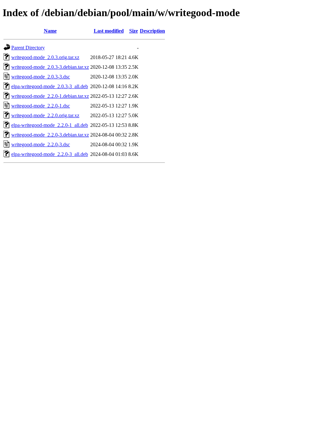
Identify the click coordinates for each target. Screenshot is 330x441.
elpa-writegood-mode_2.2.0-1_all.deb (49, 125)
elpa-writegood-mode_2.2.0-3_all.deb (49, 154)
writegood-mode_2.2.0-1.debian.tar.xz (50, 96)
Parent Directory (28, 47)
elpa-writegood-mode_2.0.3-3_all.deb (49, 86)
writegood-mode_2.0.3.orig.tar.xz (45, 57)
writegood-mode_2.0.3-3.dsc (40, 76)
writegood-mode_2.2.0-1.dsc (40, 105)
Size (133, 31)
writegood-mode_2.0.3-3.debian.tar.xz (50, 67)
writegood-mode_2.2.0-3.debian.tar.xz (50, 135)
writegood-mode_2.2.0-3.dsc (40, 144)
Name (50, 31)
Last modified (109, 31)
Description (152, 31)
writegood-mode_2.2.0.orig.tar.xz (45, 115)
